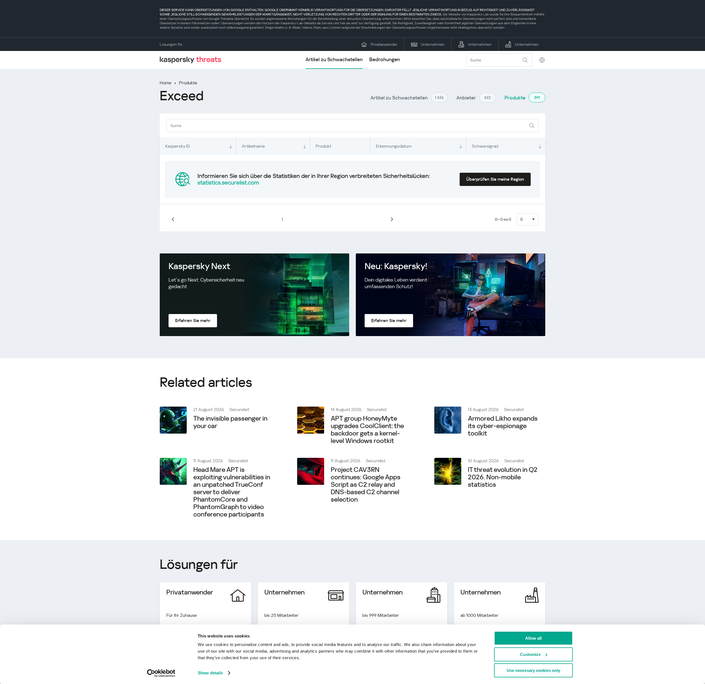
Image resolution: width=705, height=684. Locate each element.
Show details (210, 673)
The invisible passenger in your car (230, 422)
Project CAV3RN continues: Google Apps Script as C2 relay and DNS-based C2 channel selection (365, 484)
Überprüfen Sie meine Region (495, 179)
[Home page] (193, 59)
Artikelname (253, 146)
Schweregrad (485, 146)
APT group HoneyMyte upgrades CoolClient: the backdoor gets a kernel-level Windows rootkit (367, 430)
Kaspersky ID (177, 146)
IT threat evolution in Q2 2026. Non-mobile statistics (503, 477)
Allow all (533, 638)
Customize (530, 654)
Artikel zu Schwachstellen (334, 59)
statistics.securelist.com (228, 182)
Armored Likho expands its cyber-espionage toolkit (503, 426)
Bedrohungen (384, 59)
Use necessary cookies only (533, 670)
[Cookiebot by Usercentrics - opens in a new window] (161, 673)
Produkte (188, 82)
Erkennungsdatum (393, 146)
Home (165, 82)
